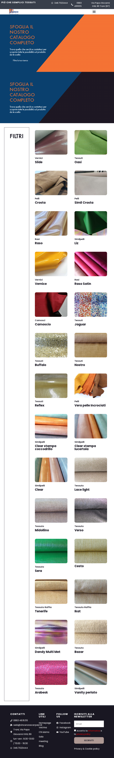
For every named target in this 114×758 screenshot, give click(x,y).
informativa (94, 730)
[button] (94, 11)
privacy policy (83, 734)
